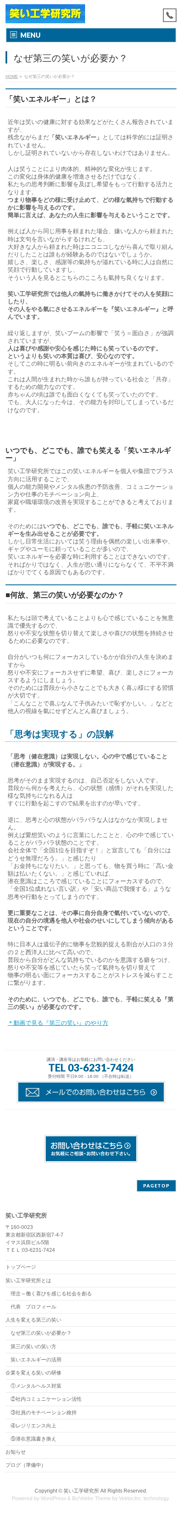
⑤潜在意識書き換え (33, 1439)
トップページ (21, 1267)
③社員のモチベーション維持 (44, 1413)
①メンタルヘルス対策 (36, 1386)
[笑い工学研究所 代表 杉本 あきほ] (45, 13)
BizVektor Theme (91, 1498)
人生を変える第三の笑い (33, 1320)
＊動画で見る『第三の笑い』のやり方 (58, 1022)
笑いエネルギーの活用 (36, 1360)
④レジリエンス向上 (33, 1426)
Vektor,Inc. (130, 1498)
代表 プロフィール (33, 1307)
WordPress (53, 1498)
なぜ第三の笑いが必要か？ (41, 1333)
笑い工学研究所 (81, 1491)
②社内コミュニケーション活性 (46, 1399)
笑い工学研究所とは (28, 1281)
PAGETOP (156, 1185)
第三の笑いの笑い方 (33, 1347)
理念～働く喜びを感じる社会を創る (51, 1294)
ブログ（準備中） (26, 1465)
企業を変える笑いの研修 (33, 1373)
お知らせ (16, 1452)
